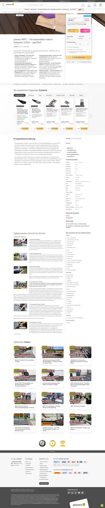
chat (16, 1)
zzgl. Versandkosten (75, 22)
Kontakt (28, 465)
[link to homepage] (10, 4)
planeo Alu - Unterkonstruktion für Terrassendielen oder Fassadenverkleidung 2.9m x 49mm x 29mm (22, 111)
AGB (41, 463)
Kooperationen (30, 469)
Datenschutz (43, 465)
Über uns (28, 461)
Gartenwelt (4, 12)
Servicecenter (44, 461)
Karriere (28, 471)
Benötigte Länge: (71, 42)
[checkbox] (73, 47)
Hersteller (28, 463)
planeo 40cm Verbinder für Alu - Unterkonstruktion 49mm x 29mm (36, 110)
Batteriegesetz (44, 469)
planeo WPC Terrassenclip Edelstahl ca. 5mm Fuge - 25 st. (52, 110)
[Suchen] (26, 5)
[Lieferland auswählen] (2, 1)
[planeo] (78, 143)
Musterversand (65, 1)
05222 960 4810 (39, 1)
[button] (2, 1)
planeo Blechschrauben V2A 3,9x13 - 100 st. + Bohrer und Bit (82, 110)
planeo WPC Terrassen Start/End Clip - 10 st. (67, 109)
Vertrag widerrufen (44, 483)
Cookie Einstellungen (45, 471)
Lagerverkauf (29, 467)
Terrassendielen (15, 12)
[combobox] (72, 39)
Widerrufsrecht (44, 467)
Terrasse (9, 12)
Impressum (29, 473)
